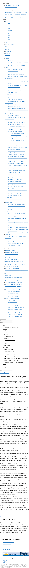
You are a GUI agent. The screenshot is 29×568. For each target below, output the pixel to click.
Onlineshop (5, 352)
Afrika (6, 332)
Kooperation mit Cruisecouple (11, 360)
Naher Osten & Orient (10, 340)
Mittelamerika (8, 343)
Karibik (7, 338)
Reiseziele (5, 329)
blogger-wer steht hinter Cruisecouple (13, 356)
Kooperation (5, 560)
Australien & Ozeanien (10, 336)
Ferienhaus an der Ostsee (8, 545)
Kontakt (4, 364)
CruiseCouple (4, 373)
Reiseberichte (5, 347)
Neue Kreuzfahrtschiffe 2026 (11, 327)
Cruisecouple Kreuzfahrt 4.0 (9, 354)
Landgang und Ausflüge (8, 349)
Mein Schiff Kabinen (7, 544)
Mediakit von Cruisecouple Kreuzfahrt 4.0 (14, 362)
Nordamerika (8, 341)
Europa (6, 330)
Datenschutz (8, 367)
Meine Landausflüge (9, 351)
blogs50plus (5, 547)
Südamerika (7, 345)
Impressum (7, 365)
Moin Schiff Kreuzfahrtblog (8, 542)
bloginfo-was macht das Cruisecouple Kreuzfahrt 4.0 (16, 358)
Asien (6, 334)
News (4, 325)
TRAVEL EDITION (7, 549)
